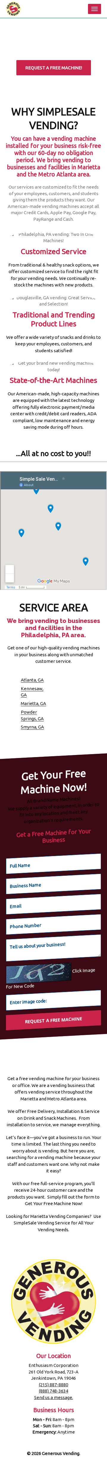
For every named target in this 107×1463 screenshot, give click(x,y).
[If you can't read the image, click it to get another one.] (38, 973)
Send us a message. (53, 1397)
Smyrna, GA (32, 726)
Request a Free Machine (53, 1020)
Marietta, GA (33, 703)
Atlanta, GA (32, 679)
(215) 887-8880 (53, 1384)
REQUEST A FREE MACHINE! (53, 67)
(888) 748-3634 (53, 1390)
